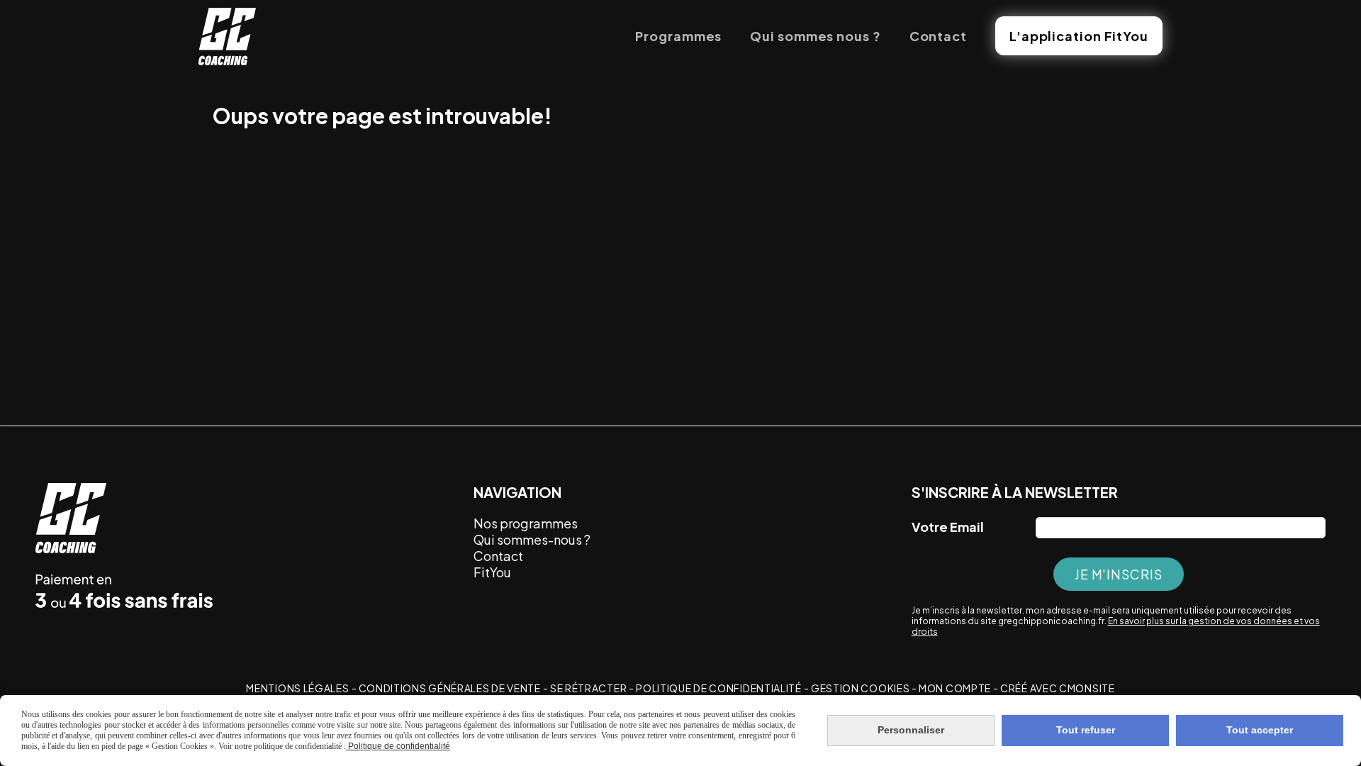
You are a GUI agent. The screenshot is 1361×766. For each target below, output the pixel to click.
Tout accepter (1259, 730)
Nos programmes (526, 523)
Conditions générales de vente (450, 688)
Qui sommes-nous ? (532, 539)
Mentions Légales (297, 688)
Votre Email (948, 526)
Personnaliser (911, 730)
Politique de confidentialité (719, 688)
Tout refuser (1085, 730)
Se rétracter (588, 688)
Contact (498, 556)
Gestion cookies (861, 688)
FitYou (493, 572)
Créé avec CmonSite (1057, 688)
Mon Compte (955, 688)
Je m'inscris (1119, 574)
